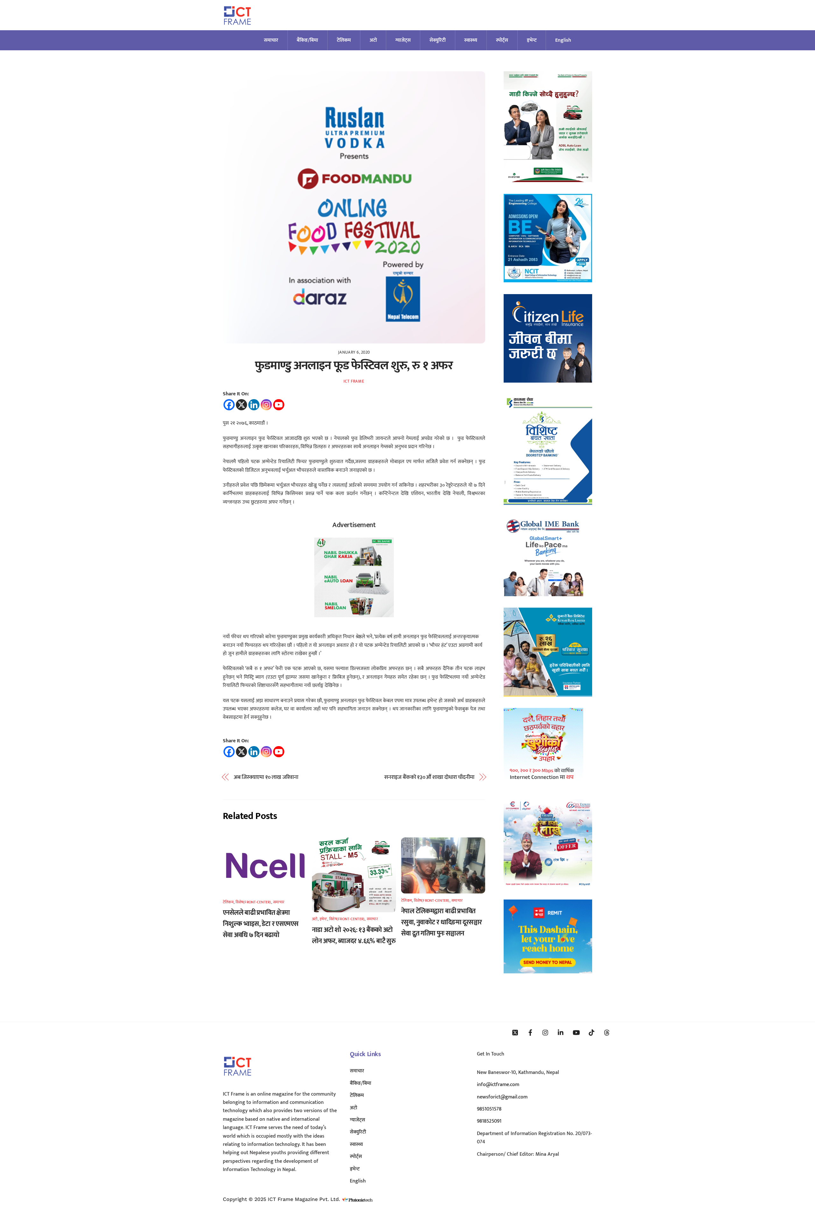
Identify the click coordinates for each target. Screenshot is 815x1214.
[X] (241, 404)
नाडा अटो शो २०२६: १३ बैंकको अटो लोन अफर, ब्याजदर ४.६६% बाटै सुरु (353, 935)
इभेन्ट (532, 40)
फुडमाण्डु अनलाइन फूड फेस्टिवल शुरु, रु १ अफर (354, 366)
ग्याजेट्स (403, 40)
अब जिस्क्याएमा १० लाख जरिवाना (266, 777)
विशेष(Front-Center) (253, 902)
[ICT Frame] (237, 29)
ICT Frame (354, 381)
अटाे (373, 40)
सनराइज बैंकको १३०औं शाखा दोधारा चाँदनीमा (429, 777)
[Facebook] (229, 404)
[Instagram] (266, 404)
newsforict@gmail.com (502, 1097)
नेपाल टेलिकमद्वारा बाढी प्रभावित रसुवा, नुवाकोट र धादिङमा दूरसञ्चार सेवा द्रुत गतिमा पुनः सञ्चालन (441, 922)
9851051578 (489, 1109)
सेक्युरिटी (437, 40)
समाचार (271, 40)
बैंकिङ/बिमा (307, 40)
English (563, 40)
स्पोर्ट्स (502, 40)
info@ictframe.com (498, 1084)
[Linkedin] (253, 404)
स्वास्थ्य (470, 40)
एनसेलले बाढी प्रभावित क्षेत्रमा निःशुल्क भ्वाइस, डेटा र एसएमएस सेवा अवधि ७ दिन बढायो (261, 924)
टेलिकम (344, 40)
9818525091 (489, 1121)
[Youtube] (278, 404)
